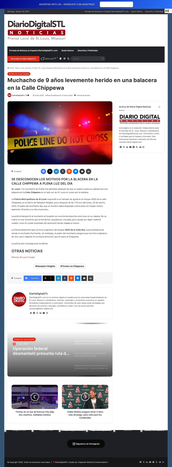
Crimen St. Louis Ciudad (42, 68)
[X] (37, 313)
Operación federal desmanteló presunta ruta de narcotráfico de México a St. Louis (40, 351)
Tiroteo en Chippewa (73, 266)
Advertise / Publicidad (154, 11)
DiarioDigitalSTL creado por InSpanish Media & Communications (81, 462)
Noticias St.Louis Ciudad (23, 257)
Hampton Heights (46, 266)
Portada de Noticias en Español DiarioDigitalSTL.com (106, 11)
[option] (59, 350)
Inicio (11, 68)
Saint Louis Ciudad (23, 68)
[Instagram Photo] (18, 443)
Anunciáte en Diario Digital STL (23, 59)
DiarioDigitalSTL (18, 95)
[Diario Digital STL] (36, 30)
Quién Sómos (136, 11)
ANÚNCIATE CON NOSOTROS (116, 4)
